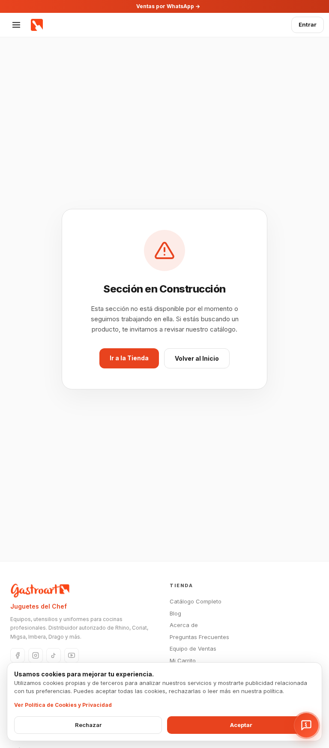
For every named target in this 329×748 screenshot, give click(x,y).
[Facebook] (17, 655)
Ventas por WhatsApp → (168, 6)
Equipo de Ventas (193, 648)
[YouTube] (71, 655)
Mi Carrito (183, 660)
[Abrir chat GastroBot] (306, 725)
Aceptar (241, 724)
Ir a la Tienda (129, 358)
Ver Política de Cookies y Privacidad (63, 705)
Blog (175, 613)
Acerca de (184, 624)
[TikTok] (53, 655)
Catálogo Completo (195, 601)
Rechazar (88, 724)
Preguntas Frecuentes (199, 636)
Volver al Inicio (197, 358)
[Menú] (16, 24)
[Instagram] (35, 655)
